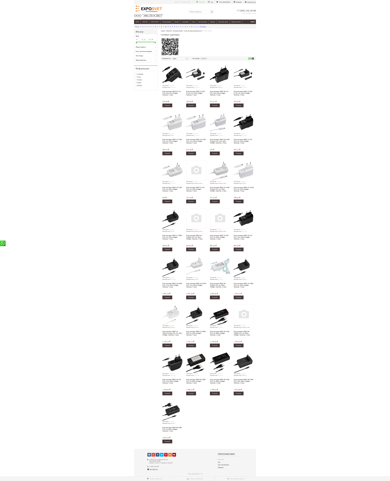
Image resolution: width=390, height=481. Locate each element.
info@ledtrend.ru (154, 469)
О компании (140, 74)
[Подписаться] (170, 455)
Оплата (139, 77)
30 (203, 58)
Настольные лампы (223, 22)
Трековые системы (236, 22)
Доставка (139, 79)
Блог (219, 462)
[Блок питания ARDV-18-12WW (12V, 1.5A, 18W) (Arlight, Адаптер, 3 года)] (196, 266)
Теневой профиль (166, 22)
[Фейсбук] (157, 455)
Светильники (185, 22)
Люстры (176, 22)
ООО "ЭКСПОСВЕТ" (223, 464)
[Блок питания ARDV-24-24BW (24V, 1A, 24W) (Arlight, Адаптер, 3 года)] (196, 314)
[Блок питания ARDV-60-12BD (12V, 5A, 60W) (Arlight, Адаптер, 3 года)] (172, 410)
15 (201, 58)
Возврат (139, 82)
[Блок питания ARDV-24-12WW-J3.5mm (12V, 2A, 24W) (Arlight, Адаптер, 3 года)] (172, 314)
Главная (163, 30)
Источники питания (178, 30)
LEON (137, 22)
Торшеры (212, 22)
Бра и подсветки (203, 22)
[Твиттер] (162, 455)
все (206, 58)
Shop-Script (221, 459)
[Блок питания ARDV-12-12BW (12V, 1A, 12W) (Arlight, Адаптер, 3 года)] (172, 218)
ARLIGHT (145, 22)
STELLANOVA (155, 22)
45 (204, 58)
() (156, 478)
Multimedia (220, 467)
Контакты (139, 85)
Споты (193, 22)
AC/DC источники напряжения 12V (193, 30)
